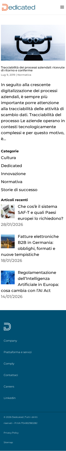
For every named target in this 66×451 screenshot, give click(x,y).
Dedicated (11, 165)
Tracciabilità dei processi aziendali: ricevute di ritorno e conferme (33, 69)
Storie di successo (19, 189)
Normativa (24, 74)
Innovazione (13, 173)
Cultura (8, 157)
